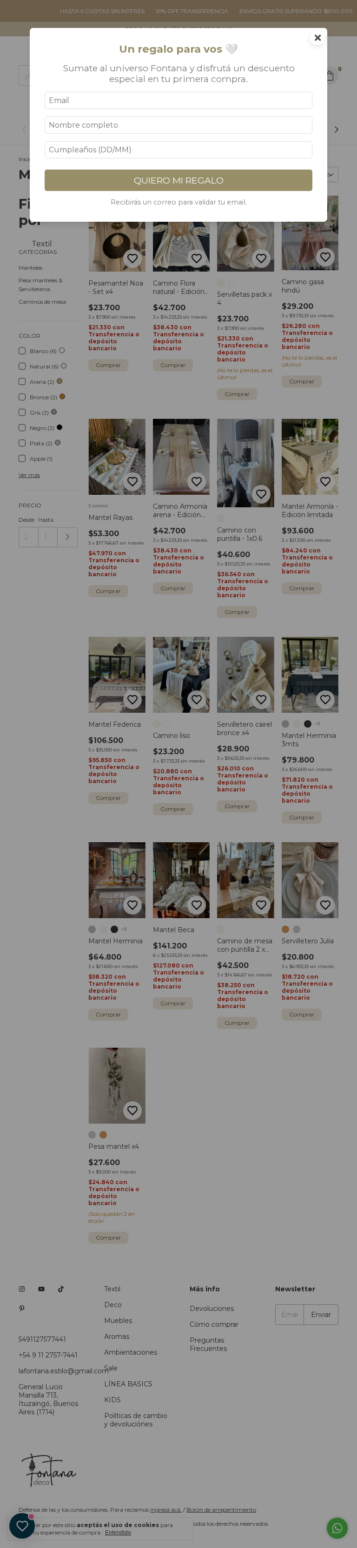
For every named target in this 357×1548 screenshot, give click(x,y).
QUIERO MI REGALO (179, 180)
